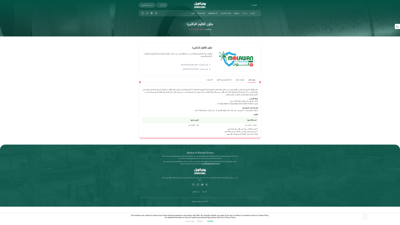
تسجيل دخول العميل (147, 5)
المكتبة (193, 13)
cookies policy (190, 221)
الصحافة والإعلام (212, 13)
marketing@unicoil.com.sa (211, 164)
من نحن (245, 13)
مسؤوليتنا (236, 13)
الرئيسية (254, 5)
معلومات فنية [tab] (240, 80)
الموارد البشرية (201, 13)
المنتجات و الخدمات (225, 13)
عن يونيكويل (195, 192)
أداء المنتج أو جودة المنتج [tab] (224, 80)
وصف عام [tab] (252, 80)
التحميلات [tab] (209, 80)
